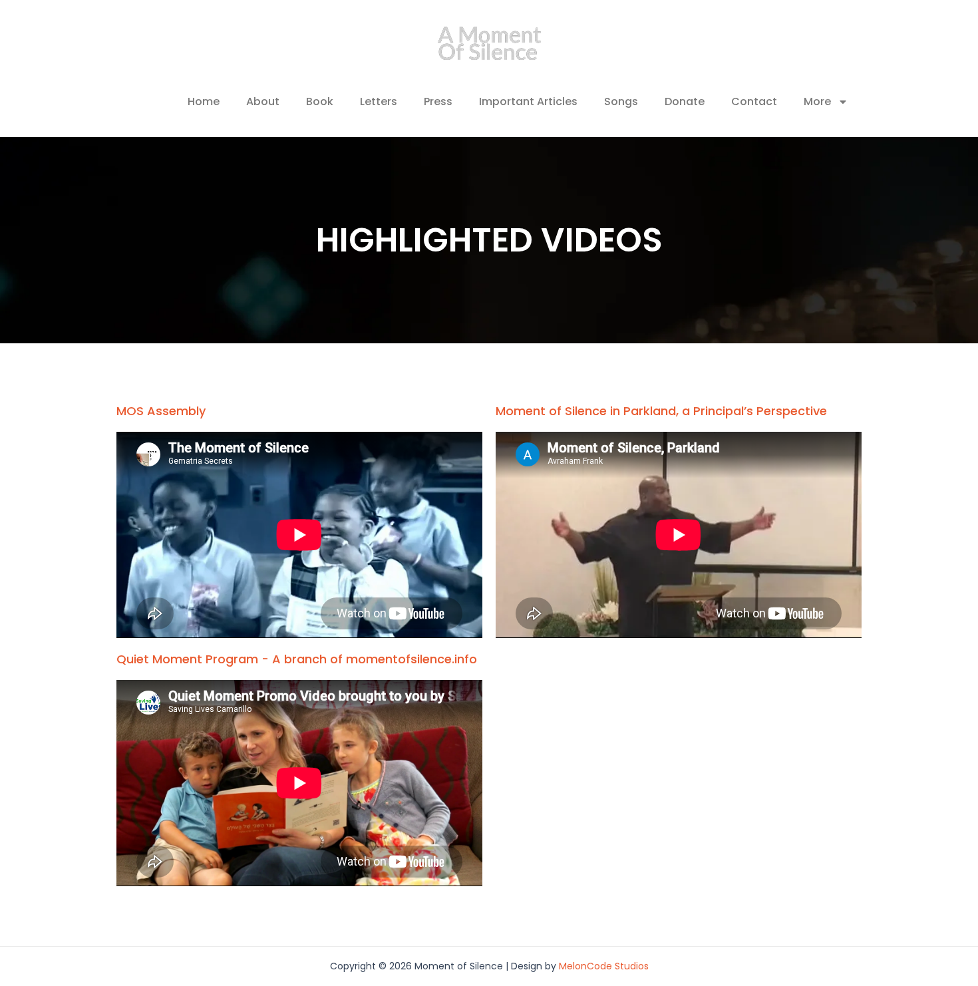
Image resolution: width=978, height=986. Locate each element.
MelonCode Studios (604, 966)
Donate (685, 101)
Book (319, 101)
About (262, 101)
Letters (378, 101)
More (817, 101)
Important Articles (528, 101)
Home (204, 101)
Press (438, 101)
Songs (621, 101)
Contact (754, 101)
